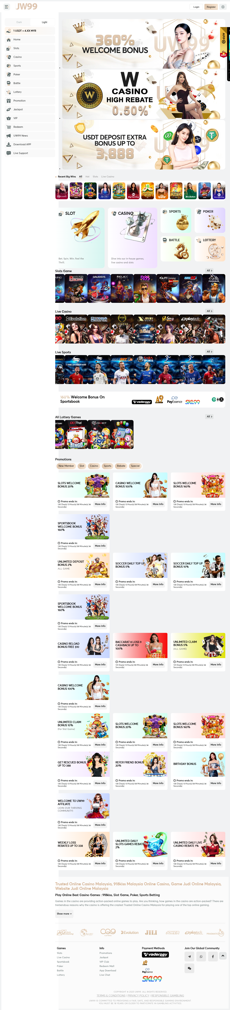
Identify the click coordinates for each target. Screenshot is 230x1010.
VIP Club (104, 962)
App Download (108, 970)
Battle (60, 970)
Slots (59, 953)
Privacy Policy (138, 995)
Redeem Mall (107, 966)
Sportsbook (63, 962)
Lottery (61, 975)
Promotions (106, 953)
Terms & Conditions (111, 995)
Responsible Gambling (167, 995)
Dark (19, 22)
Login (196, 7)
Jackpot (104, 957)
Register (211, 7)
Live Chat (105, 975)
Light (44, 22)
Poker (60, 966)
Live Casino (63, 957)
